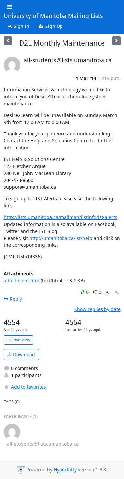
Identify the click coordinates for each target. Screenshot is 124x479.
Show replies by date (97, 309)
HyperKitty (65, 469)
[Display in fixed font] (107, 293)
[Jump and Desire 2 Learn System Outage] (8, 40)
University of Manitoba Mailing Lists (53, 16)
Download (23, 354)
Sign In (20, 26)
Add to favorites (28, 387)
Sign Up (53, 26)
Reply (15, 299)
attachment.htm (21, 280)
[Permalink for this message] (117, 292)
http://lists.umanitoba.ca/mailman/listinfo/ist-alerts (60, 217)
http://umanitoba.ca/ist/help (60, 238)
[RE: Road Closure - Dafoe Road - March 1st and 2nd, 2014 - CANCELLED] (116, 40)
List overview (18, 340)
